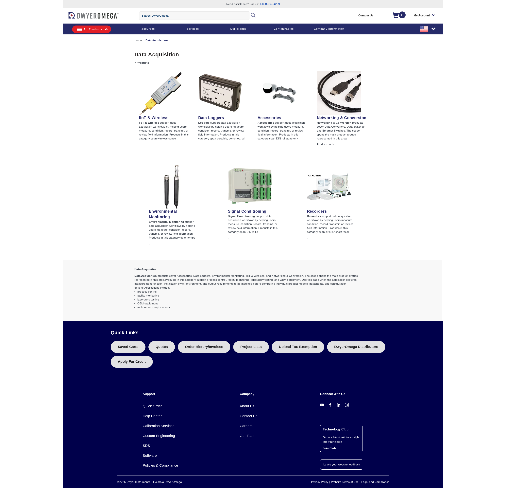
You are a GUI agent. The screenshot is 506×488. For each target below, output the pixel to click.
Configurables (284, 28)
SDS (146, 446)
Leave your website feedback (341, 464)
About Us (247, 406)
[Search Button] (253, 15)
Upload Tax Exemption (298, 347)
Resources (147, 28)
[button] (428, 29)
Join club (329, 448)
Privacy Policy (319, 481)
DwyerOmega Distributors (356, 347)
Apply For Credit (132, 362)
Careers (246, 426)
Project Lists (251, 347)
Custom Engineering (159, 436)
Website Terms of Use (345, 481)
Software (150, 456)
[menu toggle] (65, 17)
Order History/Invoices (204, 347)
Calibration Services (158, 426)
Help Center (152, 416)
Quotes (162, 347)
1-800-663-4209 (270, 4)
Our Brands (238, 28)
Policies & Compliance (160, 465)
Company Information (329, 28)
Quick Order (152, 406)
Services (193, 28)
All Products (93, 29)
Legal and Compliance (375, 481)
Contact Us (365, 15)
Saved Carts (128, 347)
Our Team (247, 436)
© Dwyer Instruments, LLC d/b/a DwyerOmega (149, 481)
